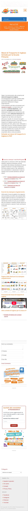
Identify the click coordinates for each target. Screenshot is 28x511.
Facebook (6, 495)
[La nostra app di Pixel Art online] (14, 438)
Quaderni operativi (9, 481)
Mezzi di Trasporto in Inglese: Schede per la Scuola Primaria (13, 55)
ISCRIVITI (14, 425)
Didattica (10, 26)
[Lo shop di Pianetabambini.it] (14, 375)
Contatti (6, 486)
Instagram (6, 497)
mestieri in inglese (6, 107)
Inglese (16, 26)
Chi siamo (6, 483)
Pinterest (6, 500)
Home (5, 26)
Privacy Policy (7, 488)
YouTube (6, 502)
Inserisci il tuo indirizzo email (10, 418)
